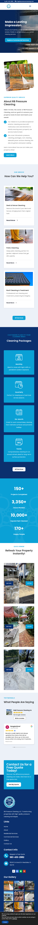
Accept (5, 922)
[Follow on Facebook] (13, 871)
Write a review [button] (19, 718)
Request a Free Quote (17, 854)
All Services (19, 318)
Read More (10, 220)
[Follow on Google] (17, 871)
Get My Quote (14, 784)
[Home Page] (9, 6)
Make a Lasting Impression (16, 23)
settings (14, 919)
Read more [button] (9, 741)
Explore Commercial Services (18, 40)
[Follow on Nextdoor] (20, 871)
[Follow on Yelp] (24, 871)
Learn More (10, 155)
